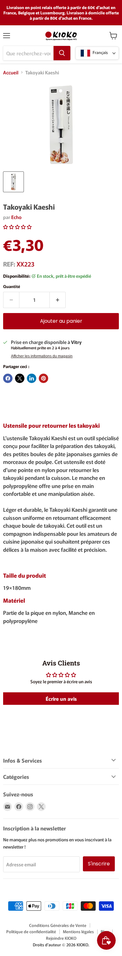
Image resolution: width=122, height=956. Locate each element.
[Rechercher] (61, 53)
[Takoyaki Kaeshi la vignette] (13, 182)
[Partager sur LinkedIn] (31, 378)
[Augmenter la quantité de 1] (58, 300)
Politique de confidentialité (31, 931)
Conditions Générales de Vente (57, 925)
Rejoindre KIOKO (61, 938)
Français (100, 53)
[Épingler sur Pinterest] (43, 378)
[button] (17, 226)
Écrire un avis (61, 698)
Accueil (10, 72)
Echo (16, 217)
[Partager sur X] (19, 378)
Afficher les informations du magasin (42, 356)
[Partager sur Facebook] (8, 378)
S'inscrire (99, 863)
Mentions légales (78, 931)
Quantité (11, 286)
